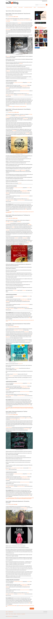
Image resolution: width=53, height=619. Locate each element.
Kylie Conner (16, 16)
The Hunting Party (22, 417)
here (29, 317)
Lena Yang (15, 504)
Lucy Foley (18, 419)
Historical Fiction (26, 320)
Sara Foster (31, 605)
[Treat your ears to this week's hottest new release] (41, 32)
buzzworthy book (12, 498)
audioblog (15, 211)
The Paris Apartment (13, 419)
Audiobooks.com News (28, 7)
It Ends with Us (26, 331)
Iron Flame (19, 183)
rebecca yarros (24, 106)
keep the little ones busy (21, 308)
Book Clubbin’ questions (23, 85)
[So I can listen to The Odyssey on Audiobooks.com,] (45, 36)
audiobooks (16, 320)
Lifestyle (15, 7)
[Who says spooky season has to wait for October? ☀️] (45, 44)
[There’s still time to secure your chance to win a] (41, 40)
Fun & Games (20, 7)
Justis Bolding (8, 21)
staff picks (28, 82)
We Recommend (9, 7)
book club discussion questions (27, 407)
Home (7, 611)
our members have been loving (18, 82)
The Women (29, 224)
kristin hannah (31, 320)
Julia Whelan (19, 221)
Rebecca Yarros (8, 29)
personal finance (11, 308)
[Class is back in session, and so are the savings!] (45, 32)
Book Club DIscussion (20, 407)
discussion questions (27, 605)
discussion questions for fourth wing (27, 211)
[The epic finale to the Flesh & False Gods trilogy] (37, 36)
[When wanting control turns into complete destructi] (37, 40)
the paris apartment (28, 498)
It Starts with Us (20, 363)
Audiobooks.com (10, 611)
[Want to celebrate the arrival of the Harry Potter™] (41, 44)
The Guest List (28, 417)
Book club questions (16, 106)
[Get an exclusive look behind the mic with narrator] (37, 32)
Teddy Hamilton (23, 115)
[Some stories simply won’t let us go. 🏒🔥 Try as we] (37, 44)
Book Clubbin (10, 106)
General (9, 320)
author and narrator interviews (24, 90)
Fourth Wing (30, 114)
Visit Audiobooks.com (41, 7)
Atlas (13, 407)
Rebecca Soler (17, 115)
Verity (6, 408)
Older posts (31, 608)
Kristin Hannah (11, 221)
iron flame (21, 106)
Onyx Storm (8, 56)
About (35, 7)
